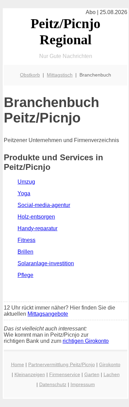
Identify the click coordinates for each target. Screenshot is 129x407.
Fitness (26, 240)
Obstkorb (30, 75)
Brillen (25, 252)
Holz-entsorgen (36, 217)
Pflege (25, 275)
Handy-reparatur (37, 228)
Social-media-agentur (44, 205)
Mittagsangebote (48, 314)
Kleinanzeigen (29, 374)
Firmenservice (64, 374)
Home (17, 364)
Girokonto (109, 364)
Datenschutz (52, 384)
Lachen (112, 374)
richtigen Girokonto (86, 341)
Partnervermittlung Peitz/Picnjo (61, 364)
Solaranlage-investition (46, 263)
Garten (91, 374)
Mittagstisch (60, 75)
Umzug (26, 182)
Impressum (83, 384)
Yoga (24, 193)
